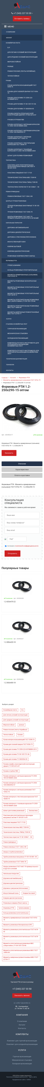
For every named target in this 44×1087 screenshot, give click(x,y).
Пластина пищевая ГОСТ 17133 (19, 173)
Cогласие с (22, 546)
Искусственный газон (16, 242)
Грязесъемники (13, 265)
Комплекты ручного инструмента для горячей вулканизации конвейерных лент (23, 352)
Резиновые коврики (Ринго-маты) (21, 256)
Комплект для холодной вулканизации (22, 1044)
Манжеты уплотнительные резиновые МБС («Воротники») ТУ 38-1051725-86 (23, 300)
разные (10, 66)
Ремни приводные (12, 191)
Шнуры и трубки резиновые (16, 201)
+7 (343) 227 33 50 (22, 13)
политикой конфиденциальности (26, 546)
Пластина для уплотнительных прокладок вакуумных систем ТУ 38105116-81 (21, 166)
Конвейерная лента (13, 43)
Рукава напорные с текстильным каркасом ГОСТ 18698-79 (21, 143)
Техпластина (11, 160)
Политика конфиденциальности (17, 1077)
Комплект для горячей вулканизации (22, 1041)
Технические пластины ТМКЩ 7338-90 (22, 182)
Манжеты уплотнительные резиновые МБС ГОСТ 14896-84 (23, 306)
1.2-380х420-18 (10, 642)
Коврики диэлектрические (18, 251)
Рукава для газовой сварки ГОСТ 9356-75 (22, 92)
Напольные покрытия (14, 223)
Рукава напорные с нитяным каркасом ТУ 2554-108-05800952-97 (23, 131)
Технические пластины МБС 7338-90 (21, 177)
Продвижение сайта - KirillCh (21, 1079)
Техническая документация (16, 359)
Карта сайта (33, 1077)
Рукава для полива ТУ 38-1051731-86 (21, 104)
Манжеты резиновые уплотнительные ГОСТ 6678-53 (23, 288)
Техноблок (10, 364)
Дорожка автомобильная (18, 227)
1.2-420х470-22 (10, 602)
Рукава (8, 80)
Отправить (12, 553)
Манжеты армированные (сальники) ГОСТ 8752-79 (22, 275)
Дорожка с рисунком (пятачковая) (21, 237)
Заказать (9, 453)
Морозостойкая (14, 62)
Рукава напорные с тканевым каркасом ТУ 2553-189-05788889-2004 (21, 150)
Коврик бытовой (14, 246)
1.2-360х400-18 (10, 683)
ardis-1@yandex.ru (23, 1003)
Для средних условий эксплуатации (22, 57)
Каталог (9, 37)
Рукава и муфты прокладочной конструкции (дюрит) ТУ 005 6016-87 (21, 114)
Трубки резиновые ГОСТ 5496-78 (19, 212)
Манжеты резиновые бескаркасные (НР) (22, 281)
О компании (10, 32)
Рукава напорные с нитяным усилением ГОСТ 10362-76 (19, 137)
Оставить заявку (22, 19)
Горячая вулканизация (17, 329)
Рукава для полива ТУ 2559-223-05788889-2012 (20, 98)
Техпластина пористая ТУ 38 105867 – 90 (23, 187)
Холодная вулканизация (17, 338)
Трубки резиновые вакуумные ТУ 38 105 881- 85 (23, 206)
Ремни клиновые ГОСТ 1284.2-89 (20, 196)
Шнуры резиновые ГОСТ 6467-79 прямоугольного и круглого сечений (22, 217)
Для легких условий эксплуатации (21, 52)
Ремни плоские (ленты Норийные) (21, 71)
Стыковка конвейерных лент (16, 324)
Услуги (8, 319)
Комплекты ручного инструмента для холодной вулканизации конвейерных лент (23, 344)
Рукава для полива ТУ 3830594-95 (20, 109)
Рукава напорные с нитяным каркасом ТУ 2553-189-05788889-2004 (23, 125)
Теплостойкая (13, 76)
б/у (8, 47)
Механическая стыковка (17, 333)
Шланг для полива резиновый (19, 155)
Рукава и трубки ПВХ (15, 119)
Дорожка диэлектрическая (18, 232)
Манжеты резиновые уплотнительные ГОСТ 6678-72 (23, 294)
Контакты (9, 370)
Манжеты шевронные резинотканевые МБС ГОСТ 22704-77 (23, 313)
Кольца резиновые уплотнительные (22, 270)
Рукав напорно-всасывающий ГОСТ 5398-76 (21, 86)
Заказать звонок (22, 995)
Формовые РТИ (11, 260)
